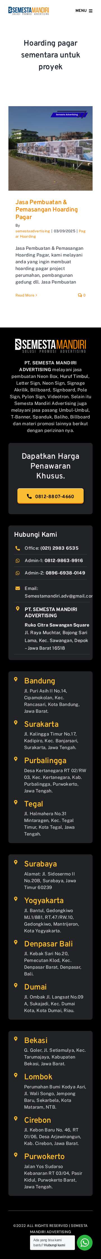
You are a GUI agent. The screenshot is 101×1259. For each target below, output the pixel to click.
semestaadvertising (32, 231)
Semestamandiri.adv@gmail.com (60, 596)
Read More (24, 295)
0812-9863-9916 (64, 560)
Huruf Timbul (74, 376)
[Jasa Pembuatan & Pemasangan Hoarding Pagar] (50, 148)
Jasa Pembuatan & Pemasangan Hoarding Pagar (46, 210)
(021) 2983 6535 (59, 548)
